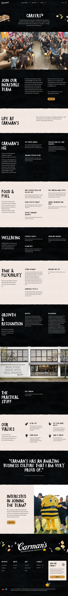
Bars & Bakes (25, 2)
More (63, 2)
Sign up (57, 577)
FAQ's (26, 570)
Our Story (15, 565)
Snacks (42, 2)
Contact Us (27, 565)
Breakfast (34, 2)
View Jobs (51, 99)
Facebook (38, 567)
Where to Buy (27, 567)
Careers (14, 567)
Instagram (39, 565)
